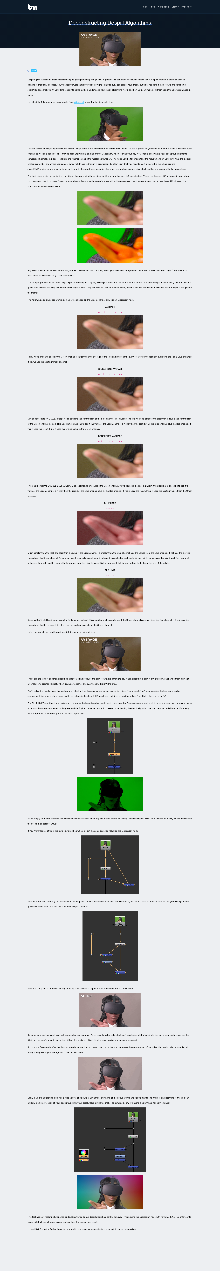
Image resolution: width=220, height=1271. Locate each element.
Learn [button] (175, 6)
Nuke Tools (163, 6)
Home (144, 6)
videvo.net (79, 102)
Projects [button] (185, 6)
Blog (152, 6)
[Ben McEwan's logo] (33, 6)
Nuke (34, 71)
